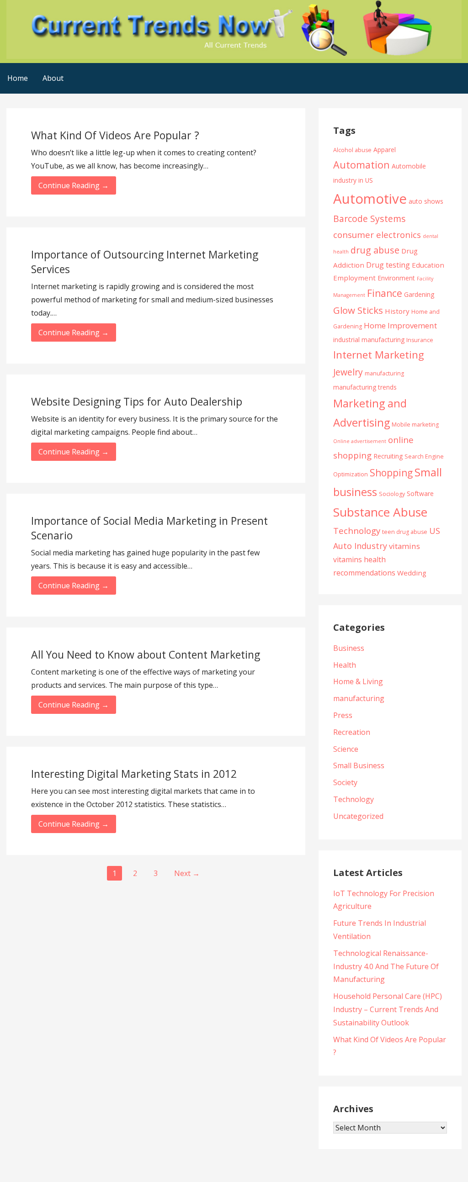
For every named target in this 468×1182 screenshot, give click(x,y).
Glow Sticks (358, 310)
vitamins (404, 546)
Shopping (391, 472)
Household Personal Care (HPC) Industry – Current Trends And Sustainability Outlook (387, 1009)
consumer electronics (377, 234)
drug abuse (375, 250)
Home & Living (358, 681)
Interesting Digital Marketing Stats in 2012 (134, 773)
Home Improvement (400, 325)
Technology (356, 530)
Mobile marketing (415, 424)
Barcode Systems (369, 218)
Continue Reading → (73, 185)
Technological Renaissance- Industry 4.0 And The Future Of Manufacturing (386, 966)
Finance (384, 293)
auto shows (426, 201)
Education (428, 264)
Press (342, 715)
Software (420, 493)
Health (344, 665)
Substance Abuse (380, 512)
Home (17, 78)
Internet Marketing (378, 355)
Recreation (351, 732)
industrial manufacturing (368, 339)
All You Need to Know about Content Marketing (145, 654)
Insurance (419, 340)
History (397, 311)
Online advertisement (359, 441)
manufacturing (384, 373)
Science (345, 749)
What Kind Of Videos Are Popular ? (115, 135)
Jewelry (348, 372)
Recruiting (388, 456)
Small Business (358, 765)
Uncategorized (358, 816)
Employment (354, 277)
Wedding (411, 572)
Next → (187, 873)
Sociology (392, 494)
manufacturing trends (365, 387)
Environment (396, 278)
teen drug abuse (404, 532)
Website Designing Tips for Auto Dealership (136, 401)
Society (345, 782)
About (53, 78)
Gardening (419, 294)
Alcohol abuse (352, 150)
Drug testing (388, 265)
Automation (361, 164)
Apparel (384, 149)
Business (348, 648)
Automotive (370, 199)
